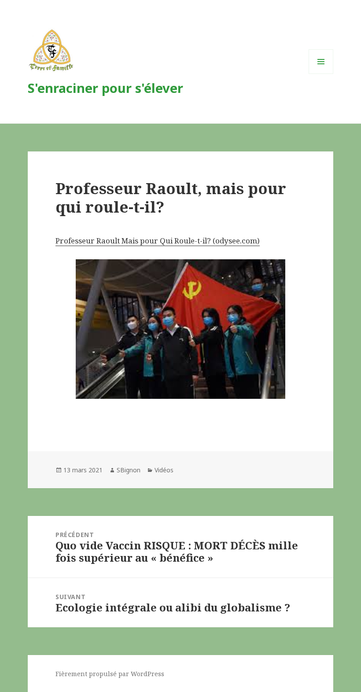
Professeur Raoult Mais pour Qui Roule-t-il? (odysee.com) (157, 241)
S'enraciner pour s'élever (105, 87)
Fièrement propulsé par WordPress (109, 674)
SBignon (128, 470)
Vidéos (164, 470)
